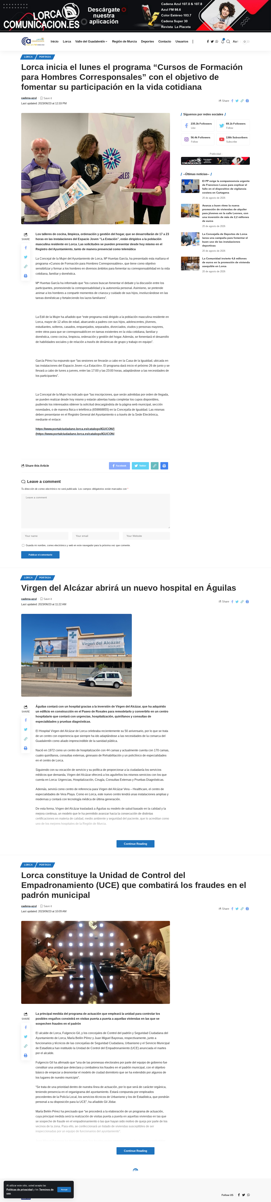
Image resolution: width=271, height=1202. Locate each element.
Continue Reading (135, 843)
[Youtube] (233, 139)
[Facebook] (198, 125)
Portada (45, 57)
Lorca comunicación (53, 1172)
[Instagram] (198, 139)
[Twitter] (233, 125)
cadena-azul (29, 98)
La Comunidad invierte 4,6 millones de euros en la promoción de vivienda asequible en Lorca (226, 262)
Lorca (28, 57)
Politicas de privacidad (19, 1189)
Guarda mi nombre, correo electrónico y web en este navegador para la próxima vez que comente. (78, 545)
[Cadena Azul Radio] (33, 41)
